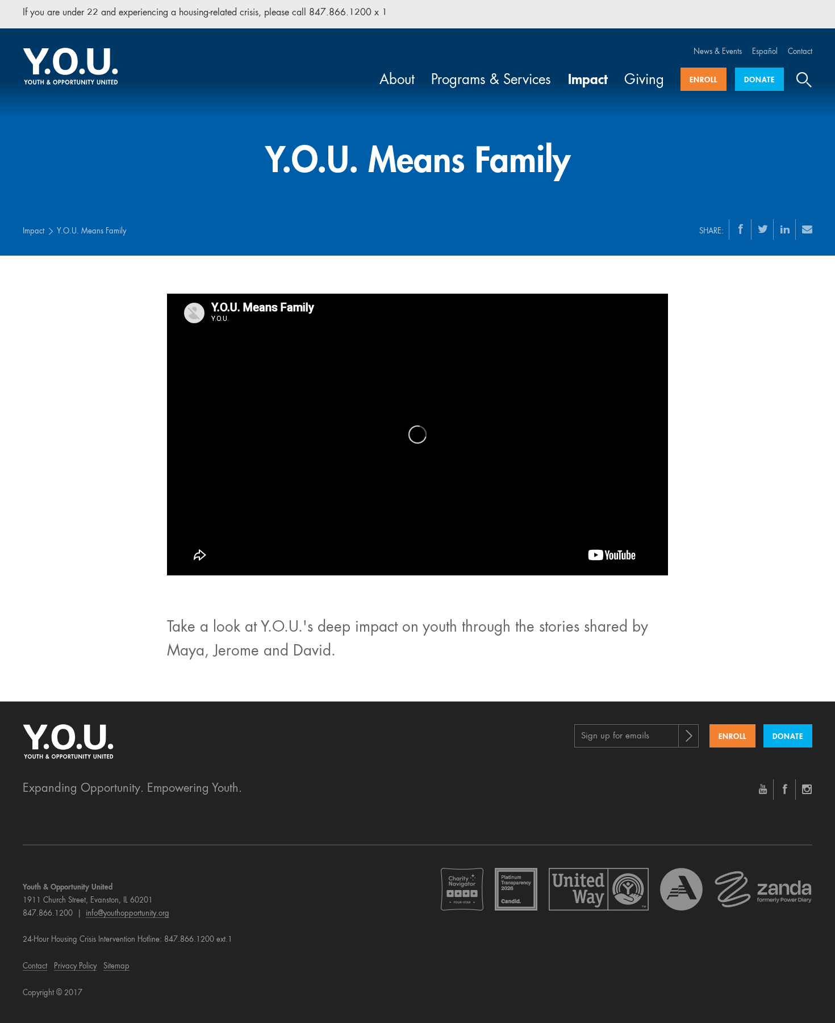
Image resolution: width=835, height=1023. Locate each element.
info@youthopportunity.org (127, 913)
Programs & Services (491, 80)
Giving (644, 80)
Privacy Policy (75, 966)
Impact (588, 80)
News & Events (718, 52)
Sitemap (116, 966)
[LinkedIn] (785, 229)
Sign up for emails (615, 736)
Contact (800, 52)
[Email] (807, 229)
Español (765, 52)
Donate (759, 80)
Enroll (703, 80)
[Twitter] (763, 229)
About (397, 80)
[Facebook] (741, 229)
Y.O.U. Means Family (91, 231)
